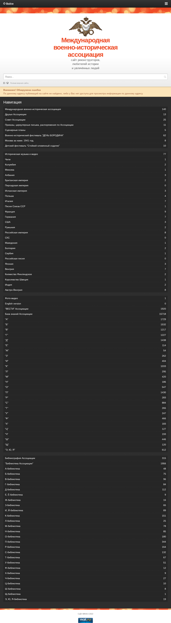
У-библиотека (85, 562)
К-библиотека (85, 515)
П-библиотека (85, 541)
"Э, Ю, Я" (85, 449)
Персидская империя (85, 185)
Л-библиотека (85, 521)
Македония (85, 242)
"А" (85, 319)
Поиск (164, 77)
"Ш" (85, 439)
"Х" (85, 423)
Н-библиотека (85, 531)
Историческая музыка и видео (85, 154)
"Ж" (85, 350)
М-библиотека (85, 526)
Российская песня (85, 258)
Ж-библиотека (85, 500)
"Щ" (85, 444)
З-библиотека (85, 505)
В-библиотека (85, 479)
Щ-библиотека (85, 594)
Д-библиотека (85, 489)
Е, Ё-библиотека (85, 494)
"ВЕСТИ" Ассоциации (85, 308)
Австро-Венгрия (85, 290)
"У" (85, 413)
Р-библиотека (85, 547)
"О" (85, 387)
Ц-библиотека (85, 583)
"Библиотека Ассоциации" (85, 463)
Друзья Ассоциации (85, 114)
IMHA (84, 614)
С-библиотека (85, 552)
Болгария (85, 248)
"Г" (85, 335)
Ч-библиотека (85, 578)
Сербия (85, 253)
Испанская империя (85, 190)
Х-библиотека (85, 573)
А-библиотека (85, 468)
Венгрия (85, 269)
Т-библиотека (85, 557)
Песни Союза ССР (85, 206)
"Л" (85, 371)
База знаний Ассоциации (85, 314)
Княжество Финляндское (85, 274)
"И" (85, 361)
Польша (85, 196)
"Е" (85, 345)
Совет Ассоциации (85, 119)
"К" (85, 366)
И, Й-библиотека (85, 510)
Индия (85, 284)
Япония (85, 264)
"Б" (85, 324)
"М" (85, 376)
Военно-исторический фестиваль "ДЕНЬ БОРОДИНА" (85, 135)
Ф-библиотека (85, 568)
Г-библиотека (85, 484)
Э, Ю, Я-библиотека (85, 599)
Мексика (85, 169)
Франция (85, 211)
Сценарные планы (85, 130)
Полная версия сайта (19, 83)
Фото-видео (85, 298)
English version (85, 303)
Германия (85, 216)
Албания (85, 175)
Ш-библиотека (85, 588)
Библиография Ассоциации (85, 458)
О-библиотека (85, 536)
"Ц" (85, 429)
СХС (85, 237)
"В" (85, 329)
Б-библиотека (85, 473)
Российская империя (85, 232)
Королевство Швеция (85, 279)
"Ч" (85, 434)
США (85, 222)
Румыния (85, 227)
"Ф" (85, 418)
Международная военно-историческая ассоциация (85, 109)
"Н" (85, 382)
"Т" (85, 408)
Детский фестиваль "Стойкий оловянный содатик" (85, 145)
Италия (85, 201)
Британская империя (85, 180)
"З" (85, 355)
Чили (85, 159)
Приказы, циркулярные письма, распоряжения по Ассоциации (85, 124)
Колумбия (85, 164)
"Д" (85, 340)
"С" (85, 402)
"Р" (85, 397)
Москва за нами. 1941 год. (85, 140)
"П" (85, 392)
